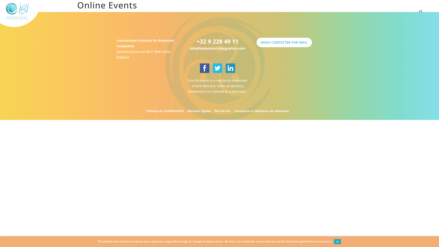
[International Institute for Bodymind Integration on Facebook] (204, 68)
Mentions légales (199, 111)
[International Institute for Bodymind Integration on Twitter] (217, 68)
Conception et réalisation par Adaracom (261, 111)
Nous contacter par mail (284, 42)
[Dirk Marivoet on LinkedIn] (230, 68)
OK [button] (337, 241)
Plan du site (222, 111)
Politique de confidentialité (165, 111)
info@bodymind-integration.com (217, 48)
